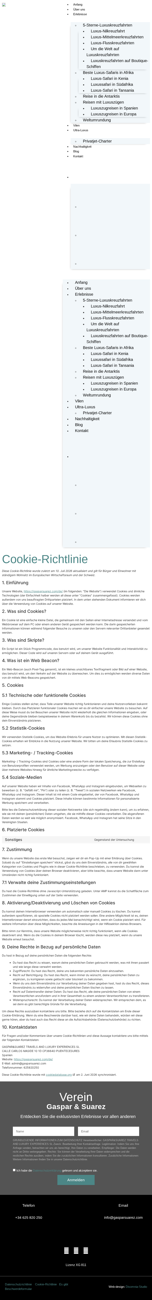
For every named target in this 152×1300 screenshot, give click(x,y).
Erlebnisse (80, 14)
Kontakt (78, 156)
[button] (106, 271)
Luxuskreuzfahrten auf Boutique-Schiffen (117, 63)
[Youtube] (85, 1250)
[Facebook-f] (66, 1250)
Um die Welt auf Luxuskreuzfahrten (102, 52)
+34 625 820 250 (28, 1218)
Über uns (79, 9)
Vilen (76, 125)
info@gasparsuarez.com (123, 1218)
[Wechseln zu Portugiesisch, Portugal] (114, 255)
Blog (76, 151)
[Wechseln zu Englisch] (114, 226)
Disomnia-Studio (136, 1286)
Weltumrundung (97, 120)
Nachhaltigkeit (82, 146)
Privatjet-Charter (97, 141)
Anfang (77, 4)
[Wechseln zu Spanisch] (114, 198)
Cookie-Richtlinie (46, 1284)
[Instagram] (76, 1250)
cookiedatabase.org (59, 1074)
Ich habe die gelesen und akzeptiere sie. (56, 1170)
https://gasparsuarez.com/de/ (43, 591)
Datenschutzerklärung (47, 1170)
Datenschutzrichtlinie (19, 1284)
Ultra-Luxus (80, 130)
